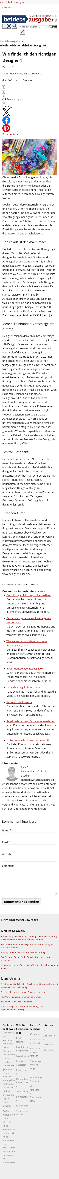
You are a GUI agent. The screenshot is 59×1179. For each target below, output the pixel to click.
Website (7, 854)
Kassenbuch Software (19, 702)
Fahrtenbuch (22, 1105)
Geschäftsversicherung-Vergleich (36, 1052)
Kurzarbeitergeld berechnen (23, 687)
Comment (8, 866)
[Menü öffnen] (6, 26)
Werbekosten (22, 1055)
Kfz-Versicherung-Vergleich (36, 1077)
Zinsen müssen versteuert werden (17, 1001)
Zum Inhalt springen (12, 2)
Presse (46, 1030)
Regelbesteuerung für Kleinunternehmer (30, 721)
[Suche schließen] (22, 32)
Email (6, 842)
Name (6, 830)
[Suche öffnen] (14, 26)
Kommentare (10, 134)
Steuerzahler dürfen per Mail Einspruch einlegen (23, 992)
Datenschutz (49, 1044)
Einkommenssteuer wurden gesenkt (27, 740)
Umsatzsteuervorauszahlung (22, 1083)
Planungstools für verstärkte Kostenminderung (23, 952)
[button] (3, 86)
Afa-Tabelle (34, 1034)
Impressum (48, 1049)
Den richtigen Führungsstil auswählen (28, 595)
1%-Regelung (22, 1091)
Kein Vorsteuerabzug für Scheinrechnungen (21, 996)
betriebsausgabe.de (12, 41)
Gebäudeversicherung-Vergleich (36, 1065)
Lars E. (10, 67)
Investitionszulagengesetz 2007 (24, 668)
